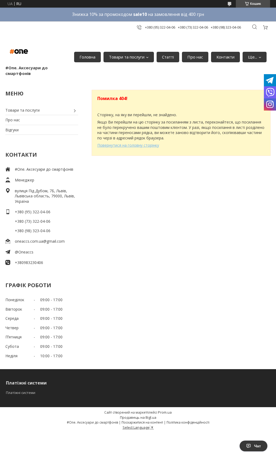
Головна (87, 57)
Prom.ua (165, 412)
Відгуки (12, 129)
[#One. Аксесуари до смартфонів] (18, 51)
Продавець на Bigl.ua (138, 417)
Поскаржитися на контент (142, 422)
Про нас (195, 57)
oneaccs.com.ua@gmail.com (40, 241)
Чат (257, 446)
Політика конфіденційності (188, 422)
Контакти (225, 57)
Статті (168, 57)
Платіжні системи (20, 392)
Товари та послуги (126, 57)
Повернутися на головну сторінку (128, 145)
